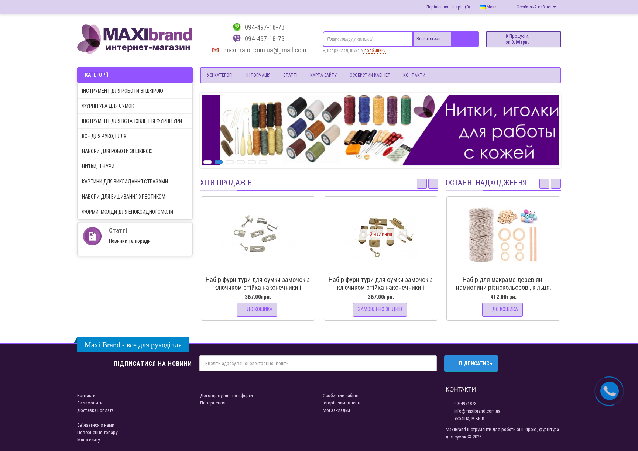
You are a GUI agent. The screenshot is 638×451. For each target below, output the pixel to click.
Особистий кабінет (370, 75)
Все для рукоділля (104, 136)
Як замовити (90, 403)
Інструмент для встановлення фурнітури (132, 121)
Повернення (213, 403)
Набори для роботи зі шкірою (117, 151)
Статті (290, 75)
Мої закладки (336, 410)
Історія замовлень (341, 403)
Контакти (414, 75)
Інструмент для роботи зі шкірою (122, 91)
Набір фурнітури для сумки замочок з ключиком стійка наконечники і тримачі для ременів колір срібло (258, 287)
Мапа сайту (88, 440)
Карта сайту (323, 75)
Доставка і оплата (95, 410)
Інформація (258, 75)
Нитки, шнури (98, 166)
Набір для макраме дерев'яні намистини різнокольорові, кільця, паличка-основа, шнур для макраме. (503, 287)
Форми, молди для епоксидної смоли (127, 212)
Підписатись (475, 363)
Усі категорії (220, 75)
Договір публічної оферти (226, 395)
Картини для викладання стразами (125, 182)
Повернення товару (97, 432)
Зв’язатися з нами (95, 425)
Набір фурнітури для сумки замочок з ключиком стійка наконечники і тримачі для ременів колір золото (381, 287)
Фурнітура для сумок (108, 106)
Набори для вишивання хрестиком (123, 197)
